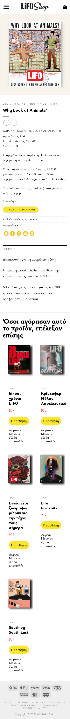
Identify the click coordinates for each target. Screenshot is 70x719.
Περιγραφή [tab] (10, 249)
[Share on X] (19, 235)
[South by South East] (19, 597)
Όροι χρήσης (50, 705)
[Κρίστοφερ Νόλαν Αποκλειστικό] (51, 363)
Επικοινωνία (31, 708)
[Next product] (6, 123)
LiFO (54, 104)
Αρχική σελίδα (14, 104)
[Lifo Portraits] (51, 473)
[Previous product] (14, 123)
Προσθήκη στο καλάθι (20, 209)
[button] (6, 7)
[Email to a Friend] (25, 235)
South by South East (19, 630)
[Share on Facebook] (12, 235)
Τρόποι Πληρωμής (16, 702)
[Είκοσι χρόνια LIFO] (19, 363)
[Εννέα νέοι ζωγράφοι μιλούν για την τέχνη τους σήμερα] (19, 473)
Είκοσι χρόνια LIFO (15, 398)
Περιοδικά (38, 104)
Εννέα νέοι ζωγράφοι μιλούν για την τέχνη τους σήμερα (18, 515)
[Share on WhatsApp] (6, 235)
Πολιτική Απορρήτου (25, 705)
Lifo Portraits (49, 506)
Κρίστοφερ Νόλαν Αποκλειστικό (53, 398)
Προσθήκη (19, 420)
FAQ (45, 708)
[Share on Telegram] (32, 235)
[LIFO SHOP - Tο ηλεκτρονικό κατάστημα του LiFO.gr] (35, 6)
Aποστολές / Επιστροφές (48, 702)
